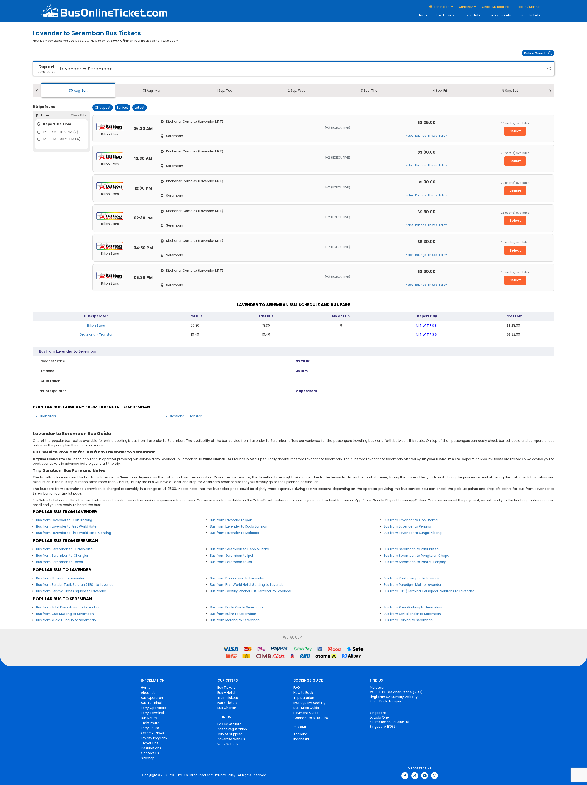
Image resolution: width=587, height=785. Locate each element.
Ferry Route (150, 728)
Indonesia (301, 739)
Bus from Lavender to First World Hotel (66, 526)
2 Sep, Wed (296, 90)
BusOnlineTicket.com (198, 775)
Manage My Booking (309, 702)
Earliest (122, 107)
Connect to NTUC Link (311, 718)
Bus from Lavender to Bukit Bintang (64, 520)
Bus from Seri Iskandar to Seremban (412, 613)
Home (423, 15)
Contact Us (150, 753)
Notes (409, 136)
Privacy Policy (224, 775)
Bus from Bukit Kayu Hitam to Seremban (68, 607)
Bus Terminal (151, 702)
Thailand (300, 734)
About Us (148, 692)
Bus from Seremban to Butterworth (64, 549)
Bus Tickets (445, 15)
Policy (443, 136)
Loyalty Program (154, 738)
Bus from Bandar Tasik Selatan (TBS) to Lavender (75, 584)
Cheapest (103, 107)
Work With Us (227, 744)
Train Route (150, 723)
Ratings (420, 136)
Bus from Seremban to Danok (60, 562)
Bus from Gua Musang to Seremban (65, 613)
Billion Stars (96, 325)
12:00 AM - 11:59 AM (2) (60, 132)
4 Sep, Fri (440, 90)
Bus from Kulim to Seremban (233, 613)
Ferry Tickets (500, 15)
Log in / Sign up (528, 7)
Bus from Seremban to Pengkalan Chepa (416, 555)
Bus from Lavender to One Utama (411, 520)
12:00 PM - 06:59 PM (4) (61, 139)
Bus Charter (226, 707)
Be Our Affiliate (229, 724)
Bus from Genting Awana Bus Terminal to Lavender (250, 591)
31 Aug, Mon (152, 90)
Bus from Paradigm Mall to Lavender (412, 584)
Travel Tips (149, 743)
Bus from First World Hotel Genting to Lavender (247, 584)
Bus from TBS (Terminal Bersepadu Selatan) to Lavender (429, 591)
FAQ (297, 687)
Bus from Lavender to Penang (407, 526)
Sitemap (148, 758)
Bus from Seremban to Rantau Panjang (415, 562)
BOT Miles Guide (306, 707)
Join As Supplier (229, 734)
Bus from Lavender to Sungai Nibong (413, 533)
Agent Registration (232, 729)
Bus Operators (152, 697)
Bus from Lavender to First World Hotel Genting (73, 533)
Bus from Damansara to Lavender (237, 578)
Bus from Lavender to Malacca (234, 533)
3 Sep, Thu (369, 90)
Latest (139, 107)
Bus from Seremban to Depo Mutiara (239, 549)
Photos (432, 136)
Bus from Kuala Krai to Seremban (236, 607)
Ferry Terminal (152, 712)
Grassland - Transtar (96, 334)
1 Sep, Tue (224, 90)
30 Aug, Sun (78, 90)
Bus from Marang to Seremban (235, 620)
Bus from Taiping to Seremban (408, 620)
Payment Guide (306, 712)
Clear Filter (79, 115)
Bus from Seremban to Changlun (62, 555)
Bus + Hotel (472, 15)
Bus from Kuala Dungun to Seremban (66, 620)
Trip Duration (304, 697)
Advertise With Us (231, 739)
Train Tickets (529, 15)
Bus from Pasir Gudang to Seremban (413, 607)
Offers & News (152, 733)
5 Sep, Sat (510, 90)
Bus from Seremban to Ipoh (232, 555)
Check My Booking (495, 7)
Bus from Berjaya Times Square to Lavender (71, 591)
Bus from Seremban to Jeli (231, 562)
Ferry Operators (153, 707)
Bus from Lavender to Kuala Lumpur (238, 526)
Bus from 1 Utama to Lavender (60, 578)
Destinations (151, 748)
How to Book (303, 692)
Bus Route (149, 718)
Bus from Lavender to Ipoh (231, 520)
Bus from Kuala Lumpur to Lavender (412, 578)
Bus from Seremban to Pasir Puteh (411, 549)
